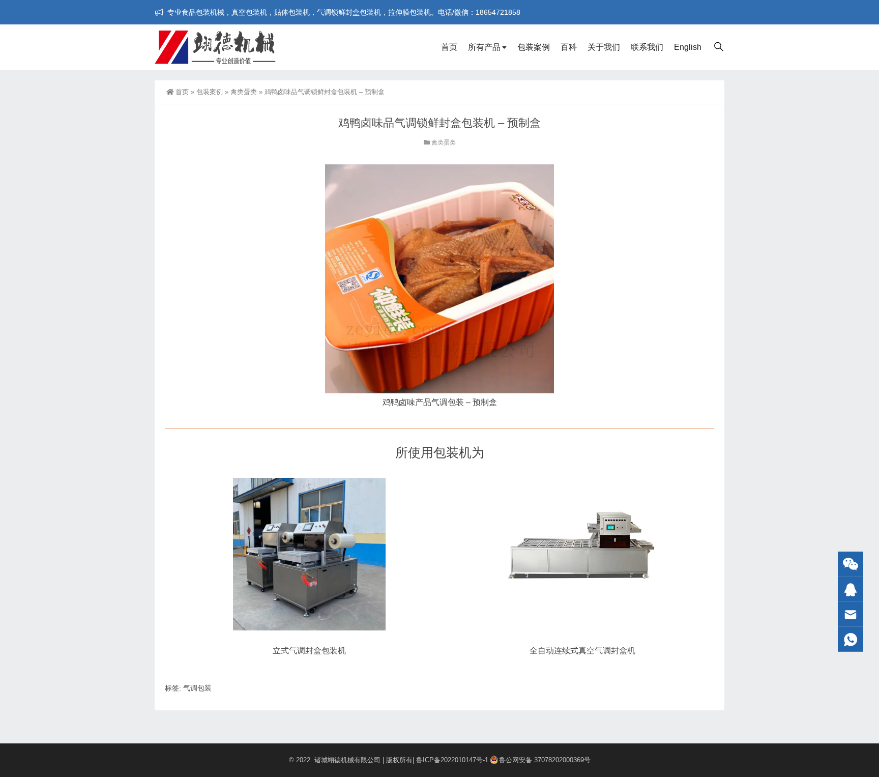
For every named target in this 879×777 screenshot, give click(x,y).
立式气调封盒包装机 (309, 650)
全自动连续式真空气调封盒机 (582, 650)
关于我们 (604, 47)
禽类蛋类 (243, 92)
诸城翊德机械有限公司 (347, 760)
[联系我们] (850, 589)
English (687, 47)
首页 (449, 47)
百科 (569, 47)
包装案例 (533, 47)
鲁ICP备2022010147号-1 (452, 760)
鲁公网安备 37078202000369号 (545, 760)
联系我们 (647, 47)
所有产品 (484, 47)
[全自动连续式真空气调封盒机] (582, 554)
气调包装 (447, 402)
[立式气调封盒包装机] (309, 554)
